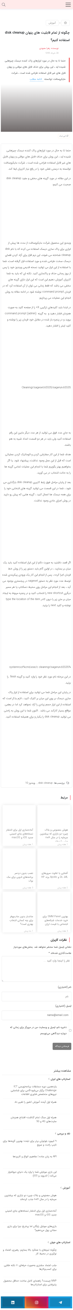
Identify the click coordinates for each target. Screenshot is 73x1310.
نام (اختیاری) (64, 987)
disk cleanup (45, 783)
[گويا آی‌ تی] (36, 6)
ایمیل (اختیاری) (63, 1006)
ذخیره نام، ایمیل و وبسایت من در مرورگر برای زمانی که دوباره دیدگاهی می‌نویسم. (38, 1030)
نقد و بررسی (63, 1134)
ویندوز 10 (30, 783)
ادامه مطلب (36, 79)
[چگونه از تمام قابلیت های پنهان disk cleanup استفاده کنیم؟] (36, 108)
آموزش (52, 23)
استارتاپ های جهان (59, 1242)
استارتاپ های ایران (60, 1079)
